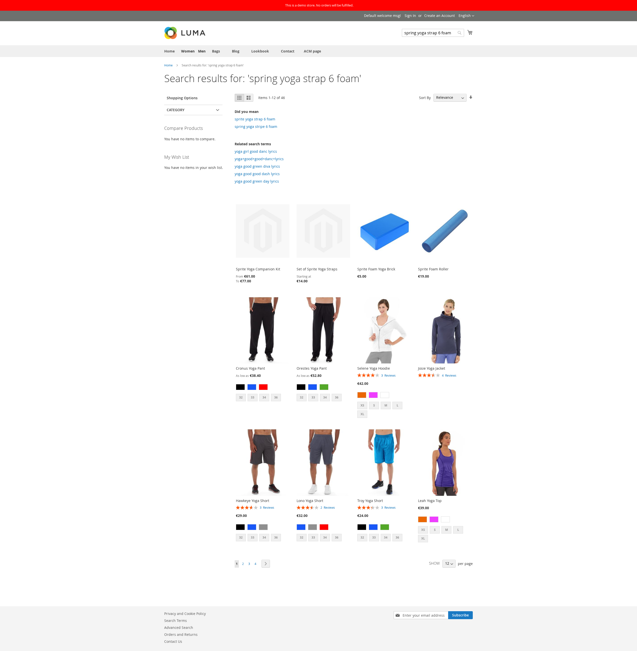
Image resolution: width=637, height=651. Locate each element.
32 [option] (241, 397)
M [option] (385, 405)
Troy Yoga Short (370, 500)
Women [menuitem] (188, 51)
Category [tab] (175, 109)
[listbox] (262, 387)
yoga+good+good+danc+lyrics (259, 158)
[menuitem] (169, 51)
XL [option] (362, 414)
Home (168, 65)
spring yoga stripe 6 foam (256, 126)
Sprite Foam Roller (433, 269)
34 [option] (264, 397)
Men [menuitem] (202, 51)
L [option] (397, 405)
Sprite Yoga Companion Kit (258, 269)
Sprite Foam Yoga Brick (376, 269)
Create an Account (439, 15)
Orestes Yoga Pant (312, 368)
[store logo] (185, 33)
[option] (240, 387)
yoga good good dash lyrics (257, 173)
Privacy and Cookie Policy (185, 613)
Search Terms (175, 620)
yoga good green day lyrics (257, 181)
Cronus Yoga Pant (250, 368)
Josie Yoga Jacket (431, 368)
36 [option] (276, 397)
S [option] (374, 405)
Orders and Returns (181, 634)
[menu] (318, 51)
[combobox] (433, 33)
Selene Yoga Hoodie (373, 368)
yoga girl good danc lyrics (256, 151)
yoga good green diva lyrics (257, 166)
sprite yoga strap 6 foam (255, 119)
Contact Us (173, 641)
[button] (466, 16)
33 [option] (252, 397)
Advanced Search (178, 627)
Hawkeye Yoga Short (252, 500)
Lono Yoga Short (310, 500)
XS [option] (362, 405)
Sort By (425, 97)
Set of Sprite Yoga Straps (317, 269)
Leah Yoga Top (430, 500)
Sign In (410, 15)
